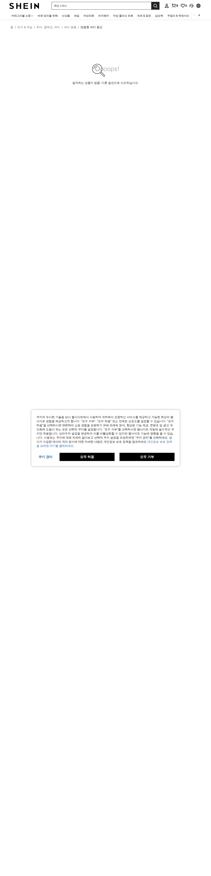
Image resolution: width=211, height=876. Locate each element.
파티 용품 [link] (70, 27)
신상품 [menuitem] (66, 15)
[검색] (155, 6)
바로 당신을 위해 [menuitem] (48, 15)
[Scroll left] (194, 16)
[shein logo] (24, 5)
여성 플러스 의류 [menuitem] (123, 15)
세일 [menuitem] (76, 15)
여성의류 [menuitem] (88, 15)
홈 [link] (11, 27)
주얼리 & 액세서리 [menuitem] (178, 15)
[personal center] (166, 5)
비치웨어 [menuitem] (103, 15)
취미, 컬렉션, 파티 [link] (48, 27)
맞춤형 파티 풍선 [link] (91, 27)
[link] (174, 5)
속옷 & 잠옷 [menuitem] (144, 15)
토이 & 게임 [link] (24, 27)
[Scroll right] (199, 16)
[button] (191, 5)
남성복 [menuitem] (159, 15)
